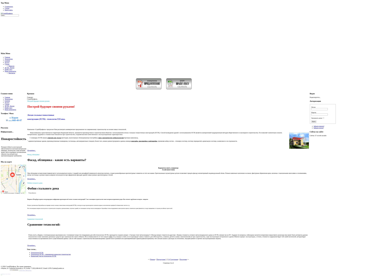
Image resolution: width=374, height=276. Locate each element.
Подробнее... (31, 150)
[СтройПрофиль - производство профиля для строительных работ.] (7, 13)
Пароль (313, 112)
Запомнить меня (316, 118)
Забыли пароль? (319, 126)
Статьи (7, 8)
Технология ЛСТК (37, 252)
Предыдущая (161, 259)
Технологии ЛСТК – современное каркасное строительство (51, 254)
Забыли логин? (319, 128)
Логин (313, 107)
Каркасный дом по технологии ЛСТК (43, 256)
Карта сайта (9, 10)
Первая (152, 259)
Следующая (174, 259)
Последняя (183, 259)
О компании (9, 6)
